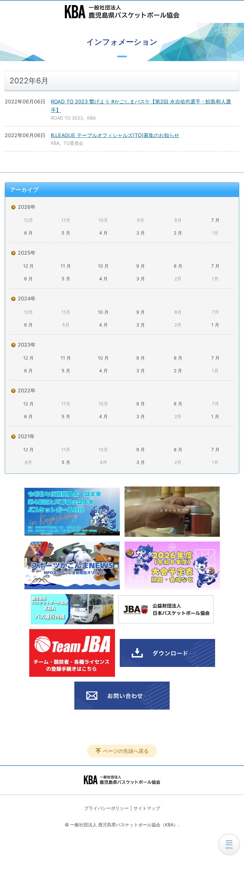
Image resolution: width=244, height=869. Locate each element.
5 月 (66, 232)
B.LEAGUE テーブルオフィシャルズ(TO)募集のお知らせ (115, 135)
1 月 (215, 324)
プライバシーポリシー (106, 808)
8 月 (178, 266)
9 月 (140, 266)
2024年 (27, 298)
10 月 (103, 266)
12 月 (28, 266)
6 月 (28, 232)
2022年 (27, 390)
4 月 (103, 232)
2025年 (27, 252)
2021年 (26, 436)
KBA (91, 118)
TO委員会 (73, 143)
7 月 (215, 220)
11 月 (66, 266)
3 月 (140, 232)
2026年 (27, 207)
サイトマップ (146, 808)
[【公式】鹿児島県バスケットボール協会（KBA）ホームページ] (122, 12)
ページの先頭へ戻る (126, 751)
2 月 (178, 232)
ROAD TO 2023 (67, 118)
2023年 (27, 344)
